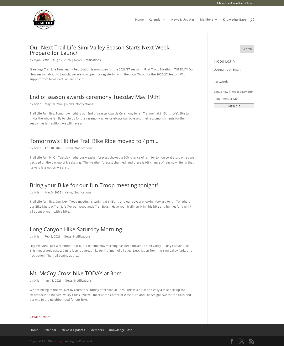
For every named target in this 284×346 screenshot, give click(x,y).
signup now (221, 92)
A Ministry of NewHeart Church (235, 3)
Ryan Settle (41, 60)
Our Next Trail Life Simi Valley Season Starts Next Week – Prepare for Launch (102, 50)
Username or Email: (227, 69)
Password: (221, 82)
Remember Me (227, 99)
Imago (59, 341)
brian (37, 104)
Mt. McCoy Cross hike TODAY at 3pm (76, 273)
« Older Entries (40, 317)
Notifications (92, 60)
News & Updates (183, 19)
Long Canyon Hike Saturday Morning (76, 229)
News (78, 60)
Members (206, 19)
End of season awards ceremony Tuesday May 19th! (95, 97)
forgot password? (242, 92)
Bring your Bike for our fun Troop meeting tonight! (94, 185)
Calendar (155, 19)
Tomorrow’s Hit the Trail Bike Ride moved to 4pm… (94, 141)
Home (139, 19)
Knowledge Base (234, 19)
